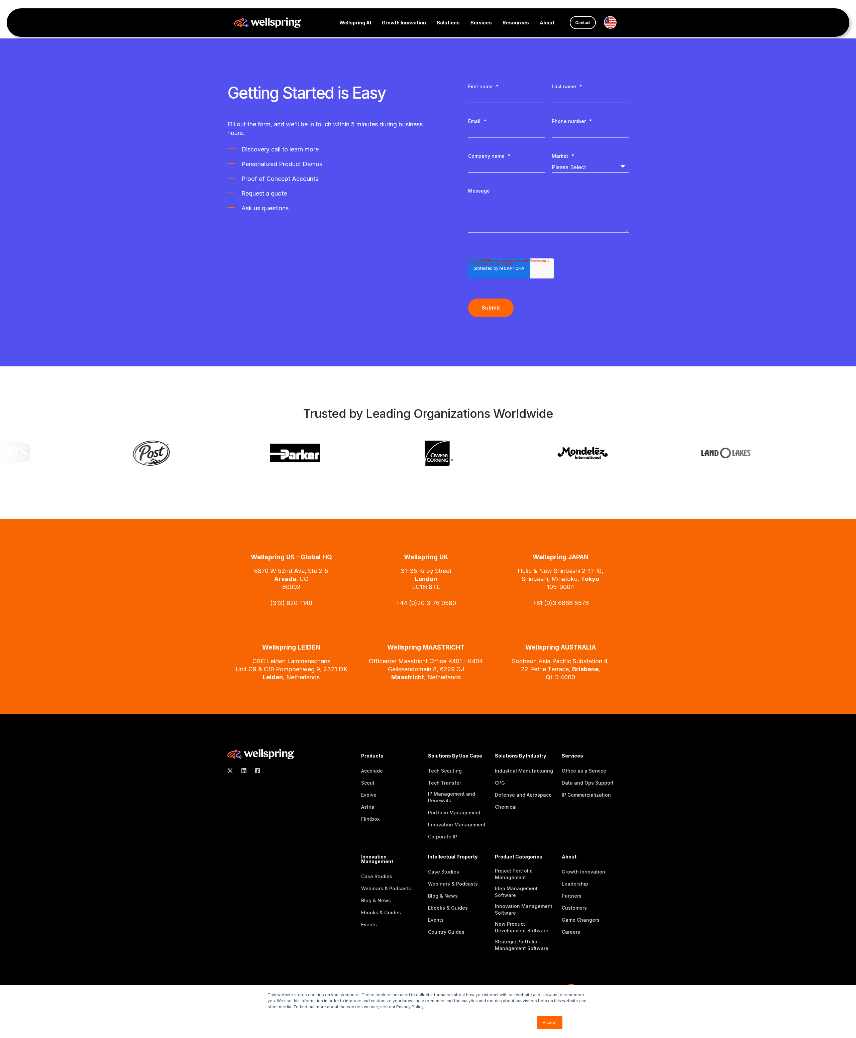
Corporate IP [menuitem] (442, 836)
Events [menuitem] (369, 924)
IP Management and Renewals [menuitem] (451, 797)
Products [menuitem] (372, 756)
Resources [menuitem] (516, 22)
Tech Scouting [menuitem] (445, 771)
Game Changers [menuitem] (581, 920)
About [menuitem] (547, 22)
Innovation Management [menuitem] (457, 824)
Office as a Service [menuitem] (584, 771)
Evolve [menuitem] (369, 795)
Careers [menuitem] (571, 932)
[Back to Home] (267, 22)
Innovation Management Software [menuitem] (523, 909)
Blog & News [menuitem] (376, 900)
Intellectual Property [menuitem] (452, 856)
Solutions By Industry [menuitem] (520, 756)
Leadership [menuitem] (575, 884)
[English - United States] (613, 22)
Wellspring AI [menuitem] (355, 22)
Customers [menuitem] (574, 908)
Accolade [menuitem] (372, 771)
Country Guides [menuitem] (446, 932)
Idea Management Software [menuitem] (516, 892)
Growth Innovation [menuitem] (404, 22)
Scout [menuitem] (367, 783)
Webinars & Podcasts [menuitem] (386, 888)
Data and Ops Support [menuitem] (588, 783)
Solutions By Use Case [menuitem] (455, 756)
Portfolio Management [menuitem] (454, 812)
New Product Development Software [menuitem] (521, 927)
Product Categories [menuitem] (518, 856)
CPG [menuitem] (500, 783)
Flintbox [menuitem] (370, 819)
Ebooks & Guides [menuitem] (381, 912)
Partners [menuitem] (571, 896)
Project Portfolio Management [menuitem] (514, 874)
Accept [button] (550, 1022)
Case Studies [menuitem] (376, 876)
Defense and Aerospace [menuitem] (523, 795)
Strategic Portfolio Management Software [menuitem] (521, 945)
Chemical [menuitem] (506, 807)
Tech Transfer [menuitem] (444, 783)
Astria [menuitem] (367, 807)
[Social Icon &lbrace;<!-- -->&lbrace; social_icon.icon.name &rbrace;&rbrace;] (232, 771)
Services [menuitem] (481, 22)
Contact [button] (583, 22)
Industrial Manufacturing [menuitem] (524, 771)
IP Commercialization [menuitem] (586, 795)
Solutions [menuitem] (448, 22)
